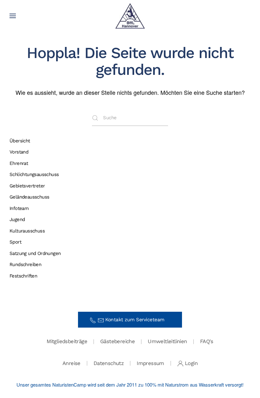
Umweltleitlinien (167, 341)
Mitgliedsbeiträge (67, 341)
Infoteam (19, 208)
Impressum (150, 363)
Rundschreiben (25, 264)
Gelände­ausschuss (29, 197)
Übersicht (20, 141)
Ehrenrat (19, 163)
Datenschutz (109, 363)
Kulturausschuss (27, 231)
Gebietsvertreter (27, 186)
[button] (13, 16)
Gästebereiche (117, 341)
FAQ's (206, 341)
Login (191, 363)
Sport (15, 242)
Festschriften (23, 276)
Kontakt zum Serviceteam (137, 320)
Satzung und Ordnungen (35, 253)
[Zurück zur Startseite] (130, 16)
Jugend (17, 219)
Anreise (71, 363)
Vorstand (19, 152)
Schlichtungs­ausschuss (34, 174)
